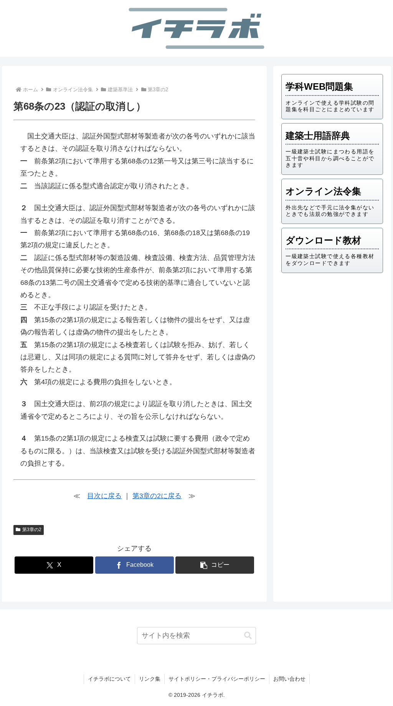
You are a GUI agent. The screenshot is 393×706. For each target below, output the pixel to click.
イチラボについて (109, 679)
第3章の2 (31, 529)
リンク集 (149, 679)
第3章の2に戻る (157, 496)
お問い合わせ (289, 679)
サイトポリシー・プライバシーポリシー (216, 679)
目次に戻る (104, 496)
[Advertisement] (332, 332)
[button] (214, 565)
